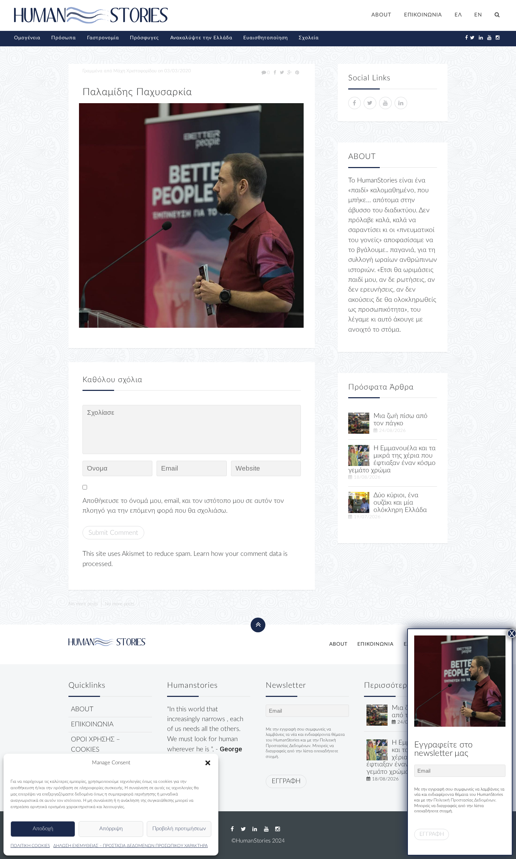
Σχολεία (309, 37)
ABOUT (381, 15)
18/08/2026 (367, 477)
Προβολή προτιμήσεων (179, 828)
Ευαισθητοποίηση (265, 37)
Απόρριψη (111, 828)
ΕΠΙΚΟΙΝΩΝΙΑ (423, 15)
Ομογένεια (27, 37)
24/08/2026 (392, 430)
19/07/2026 (367, 516)
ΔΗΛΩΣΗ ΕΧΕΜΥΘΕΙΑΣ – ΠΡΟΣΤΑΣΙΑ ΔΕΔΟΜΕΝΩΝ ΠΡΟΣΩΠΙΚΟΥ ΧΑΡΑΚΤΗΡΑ (130, 846)
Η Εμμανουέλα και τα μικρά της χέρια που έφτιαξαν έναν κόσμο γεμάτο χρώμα (392, 459)
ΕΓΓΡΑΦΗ (286, 781)
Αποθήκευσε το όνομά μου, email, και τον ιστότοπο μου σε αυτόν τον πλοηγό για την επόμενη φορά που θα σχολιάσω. (183, 506)
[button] (207, 762)
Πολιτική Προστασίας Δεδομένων (464, 800)
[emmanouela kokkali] (358, 455)
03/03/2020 (177, 70)
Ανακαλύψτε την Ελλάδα (201, 37)
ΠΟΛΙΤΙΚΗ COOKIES (30, 846)
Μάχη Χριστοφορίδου (135, 70)
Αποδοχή (43, 828)
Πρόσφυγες (144, 37)
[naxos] (358, 502)
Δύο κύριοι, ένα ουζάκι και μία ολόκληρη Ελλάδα (400, 502)
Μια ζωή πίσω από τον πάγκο (400, 420)
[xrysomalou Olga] (358, 423)
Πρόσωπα (63, 37)
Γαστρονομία (103, 37)
